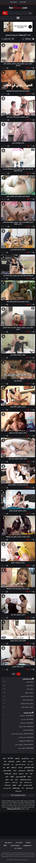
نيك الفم (20, 767)
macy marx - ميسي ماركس (18, 737)
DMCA (5, 845)
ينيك (4, 767)
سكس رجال (18, 689)
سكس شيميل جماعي (18, 707)
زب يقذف (13, 767)
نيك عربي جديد (7, 788)
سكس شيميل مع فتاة (18, 703)
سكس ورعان (18, 685)
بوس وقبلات (7, 773)
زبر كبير (15, 773)
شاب (4, 758)
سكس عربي (7, 770)
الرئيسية (28, 842)
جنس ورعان (18, 791)
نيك (5, 761)
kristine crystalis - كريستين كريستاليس (18, 734)
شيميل (17, 758)
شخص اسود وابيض (25, 779)
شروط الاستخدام (15, 845)
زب (28, 764)
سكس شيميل (18, 693)
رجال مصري (14, 782)
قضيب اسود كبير (27, 785)
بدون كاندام (16, 788)
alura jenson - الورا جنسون (18, 726)
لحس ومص (21, 770)
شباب (14, 770)
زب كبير (21, 773)
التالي (13, 674)
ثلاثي (32, 764)
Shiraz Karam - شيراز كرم (18, 716)
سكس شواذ (18, 682)
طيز (8, 767)
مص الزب (11, 761)
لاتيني (21, 782)
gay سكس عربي (21, 777)
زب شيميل (7, 782)
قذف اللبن (30, 761)
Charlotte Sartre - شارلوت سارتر (18, 744)
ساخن (29, 777)
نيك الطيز (30, 770)
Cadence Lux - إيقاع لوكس (18, 741)
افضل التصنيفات (27, 679)
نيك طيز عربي (25, 758)
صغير (7, 779)
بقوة (26, 773)
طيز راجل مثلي (29, 788)
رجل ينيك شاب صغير (20, 764)
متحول (14, 785)
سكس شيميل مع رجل (18, 696)
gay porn (10, 758)
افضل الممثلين (27, 713)
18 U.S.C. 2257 (18, 848)
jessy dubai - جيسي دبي (18, 719)
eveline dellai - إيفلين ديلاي (18, 748)
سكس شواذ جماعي (18, 700)
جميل (19, 785)
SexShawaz (15, 859)
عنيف (24, 761)
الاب (12, 764)
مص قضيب (6, 764)
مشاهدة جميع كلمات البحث (18, 795)
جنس (16, 779)
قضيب (32, 758)
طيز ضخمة (7, 785)
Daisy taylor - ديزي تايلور (18, 723)
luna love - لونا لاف (18, 730)
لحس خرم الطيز (28, 782)
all (23, 788)
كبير (12, 779)
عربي (6, 777)
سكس (18, 761)
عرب (31, 773)
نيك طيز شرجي (29, 767)
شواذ (12, 777)
